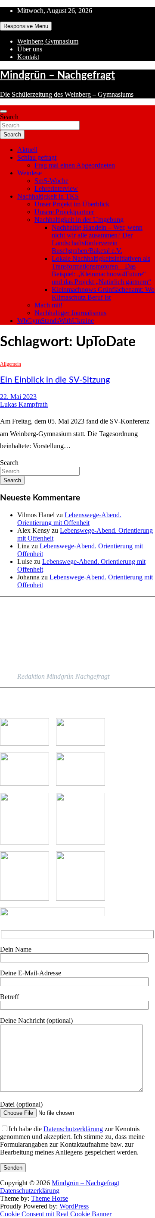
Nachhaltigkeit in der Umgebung (79, 219)
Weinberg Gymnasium (47, 41)
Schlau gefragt (36, 157)
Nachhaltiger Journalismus (70, 312)
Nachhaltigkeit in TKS (48, 196)
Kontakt (28, 56)
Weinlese (29, 173)
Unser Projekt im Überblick (71, 204)
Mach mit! (48, 305)
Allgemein (10, 364)
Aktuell (27, 149)
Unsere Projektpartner (64, 211)
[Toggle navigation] (3, 111)
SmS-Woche (51, 180)
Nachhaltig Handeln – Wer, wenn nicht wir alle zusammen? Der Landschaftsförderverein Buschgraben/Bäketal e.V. (97, 239)
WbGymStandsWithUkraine (55, 320)
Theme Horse (49, 1198)
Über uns (29, 49)
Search (9, 116)
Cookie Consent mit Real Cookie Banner (56, 1214)
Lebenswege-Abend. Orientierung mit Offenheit (69, 518)
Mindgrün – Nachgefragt (57, 75)
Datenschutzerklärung (73, 1129)
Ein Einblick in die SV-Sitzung (55, 380)
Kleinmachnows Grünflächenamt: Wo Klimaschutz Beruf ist (103, 293)
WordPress (74, 1206)
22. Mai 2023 (18, 396)
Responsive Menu (25, 26)
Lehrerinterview (56, 188)
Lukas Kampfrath (24, 404)
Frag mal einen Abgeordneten (74, 165)
